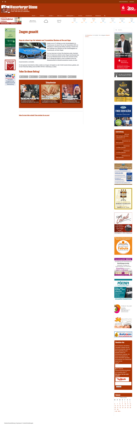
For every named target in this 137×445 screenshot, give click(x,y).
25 (127, 407)
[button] (105, 15)
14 (117, 405)
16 (122, 405)
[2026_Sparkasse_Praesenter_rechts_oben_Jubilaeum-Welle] (128, 4)
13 (115, 405)
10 (125, 404)
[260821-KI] (50, 85)
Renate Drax (89, 35)
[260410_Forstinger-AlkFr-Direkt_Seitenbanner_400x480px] (123, 188)
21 (117, 407)
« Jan (115, 411)
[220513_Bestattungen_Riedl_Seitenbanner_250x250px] (123, 258)
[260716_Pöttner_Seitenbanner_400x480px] (123, 279)
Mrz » (119, 411)
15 (120, 405)
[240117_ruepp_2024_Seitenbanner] (123, 81)
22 (120, 407)
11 (127, 404)
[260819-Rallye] (29, 85)
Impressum (19, 423)
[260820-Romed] (71, 85)
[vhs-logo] (10, 74)
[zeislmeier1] (123, 332)
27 (115, 409)
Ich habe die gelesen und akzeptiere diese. (122, 370)
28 (117, 409)
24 (125, 407)
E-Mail (117, 363)
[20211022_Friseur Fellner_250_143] (123, 304)
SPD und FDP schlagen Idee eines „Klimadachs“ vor (122, 136)
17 (125, 405)
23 (122, 407)
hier (121, 361)
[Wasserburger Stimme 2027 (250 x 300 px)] (123, 164)
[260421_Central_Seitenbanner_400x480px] (123, 213)
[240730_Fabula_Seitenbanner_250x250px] (123, 237)
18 (127, 405)
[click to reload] (122, 379)
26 (130, 407)
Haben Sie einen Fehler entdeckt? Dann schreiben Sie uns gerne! (34, 115)
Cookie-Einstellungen (28, 423)
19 (130, 405)
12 (130, 404)
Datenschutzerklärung (120, 370)
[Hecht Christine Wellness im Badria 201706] (123, 317)
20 (115, 407)
